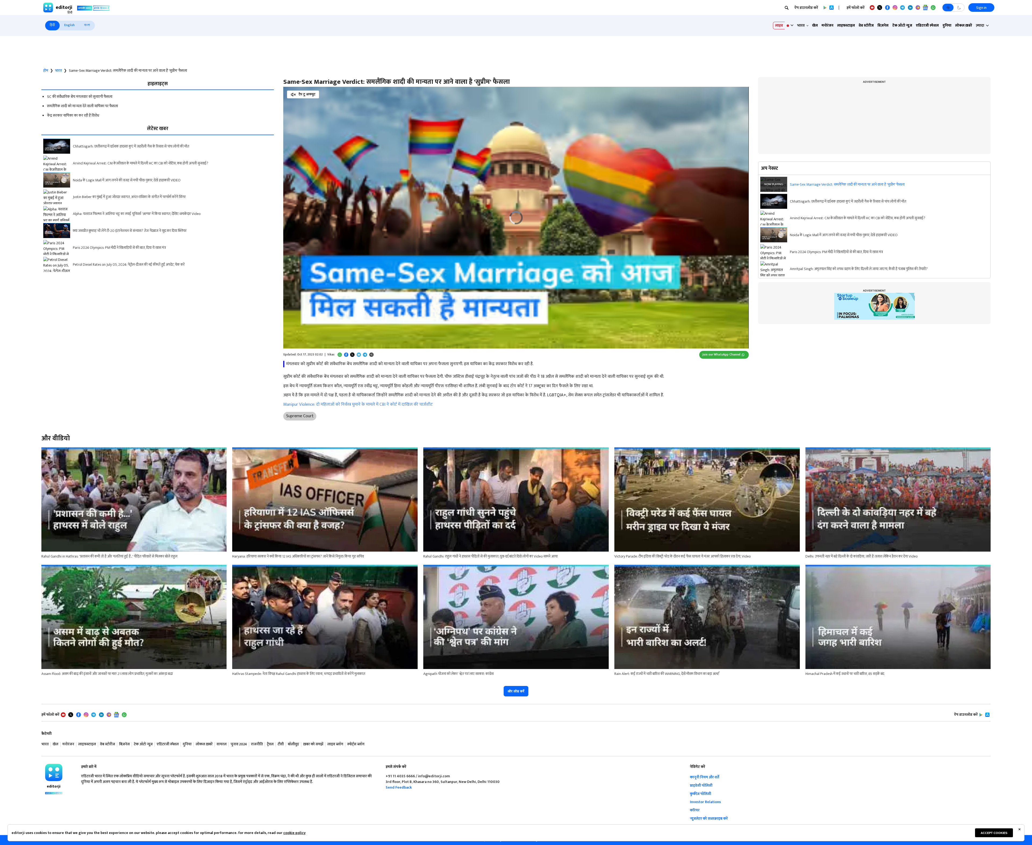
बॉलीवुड (293, 744)
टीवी (281, 744)
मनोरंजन (827, 25)
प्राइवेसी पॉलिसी (701, 785)
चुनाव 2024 (239, 744)
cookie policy (294, 833)
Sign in (981, 8)
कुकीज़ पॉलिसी (700, 794)
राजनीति (257, 744)
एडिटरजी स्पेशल (927, 25)
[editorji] (53, 772)
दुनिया (947, 25)
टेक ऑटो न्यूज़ (902, 25)
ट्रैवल (270, 744)
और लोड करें (516, 691)
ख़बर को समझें (313, 744)
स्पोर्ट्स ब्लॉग (355, 744)
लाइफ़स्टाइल (846, 25)
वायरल (222, 744)
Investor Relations (705, 802)
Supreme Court (300, 416)
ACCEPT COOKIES (994, 833)
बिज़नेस (882, 25)
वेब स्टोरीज (866, 25)
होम (45, 71)
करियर (695, 810)
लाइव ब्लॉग (335, 744)
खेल (815, 25)
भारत (58, 71)
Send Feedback (399, 787)
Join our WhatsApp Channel (721, 354)
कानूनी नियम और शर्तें (704, 777)
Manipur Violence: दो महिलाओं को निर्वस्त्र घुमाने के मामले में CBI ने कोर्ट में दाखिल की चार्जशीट (358, 404)
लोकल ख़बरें (963, 25)
